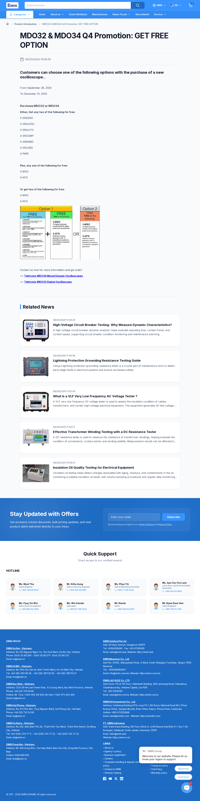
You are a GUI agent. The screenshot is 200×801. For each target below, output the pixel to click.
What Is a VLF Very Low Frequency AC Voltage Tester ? (95, 396)
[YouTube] (110, 778)
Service (158, 14)
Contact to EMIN (113, 769)
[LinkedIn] (121, 778)
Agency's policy (113, 751)
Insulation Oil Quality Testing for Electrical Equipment (93, 467)
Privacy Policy (165, 524)
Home (42, 14)
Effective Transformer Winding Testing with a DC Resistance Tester (104, 432)
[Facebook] (104, 778)
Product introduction (25, 24)
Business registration (115, 755)
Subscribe (173, 517)
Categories (20, 14)
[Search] (138, 5)
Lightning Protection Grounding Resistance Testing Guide (97, 360)
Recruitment (142, 14)
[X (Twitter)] (116, 778)
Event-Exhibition (78, 14)
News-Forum (120, 14)
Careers (109, 758)
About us (55, 14)
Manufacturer (100, 14)
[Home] (7, 24)
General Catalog (113, 772)
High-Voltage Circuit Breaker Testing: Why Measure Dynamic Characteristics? (112, 325)
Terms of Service (146, 524)
